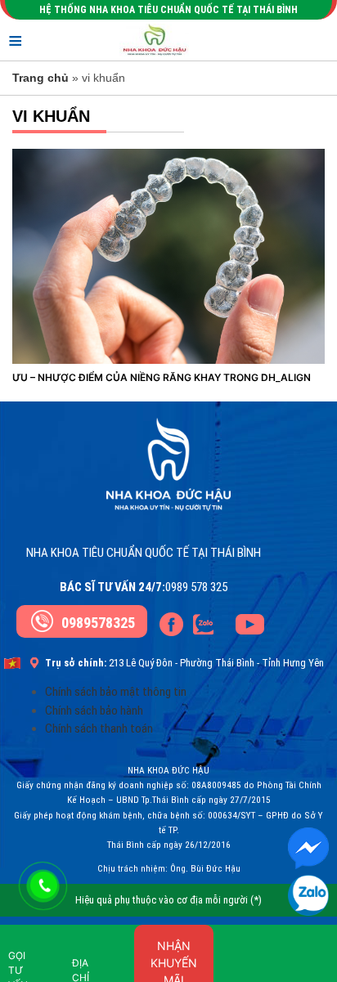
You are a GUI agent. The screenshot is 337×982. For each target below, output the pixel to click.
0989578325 (98, 622)
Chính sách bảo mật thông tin (115, 691)
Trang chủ (40, 77)
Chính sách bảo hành (94, 710)
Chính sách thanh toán (99, 728)
